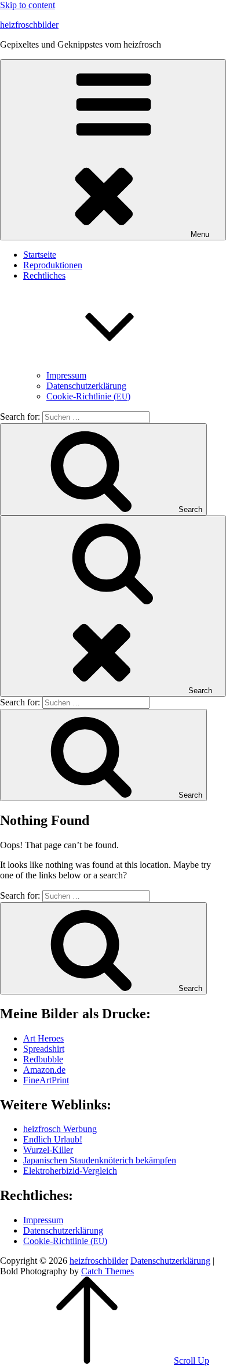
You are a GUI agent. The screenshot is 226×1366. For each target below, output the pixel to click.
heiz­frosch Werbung (60, 1129)
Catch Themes (107, 1271)
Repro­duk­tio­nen (52, 265)
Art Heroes (43, 1038)
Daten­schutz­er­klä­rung (86, 386)
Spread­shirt (43, 1049)
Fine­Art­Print (46, 1080)
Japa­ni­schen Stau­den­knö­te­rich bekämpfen (99, 1160)
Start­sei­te (39, 254)
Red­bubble (43, 1059)
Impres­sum (66, 375)
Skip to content (27, 5)
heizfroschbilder (29, 25)
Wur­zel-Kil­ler (48, 1150)
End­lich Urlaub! (52, 1139)
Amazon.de (44, 1070)
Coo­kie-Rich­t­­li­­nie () (88, 396)
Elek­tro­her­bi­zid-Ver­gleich (70, 1171)
